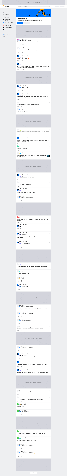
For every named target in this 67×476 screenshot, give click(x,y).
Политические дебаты (25, 48)
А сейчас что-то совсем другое (27, 109)
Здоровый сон (24, 130)
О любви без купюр (24, 217)
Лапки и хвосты (24, 234)
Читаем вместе (25, 411)
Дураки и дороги (25, 153)
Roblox (22, 271)
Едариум (22, 278)
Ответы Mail (23, 404)
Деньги (23, 438)
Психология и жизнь (25, 87)
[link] (33, 42)
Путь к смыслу (24, 57)
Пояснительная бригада (26, 40)
